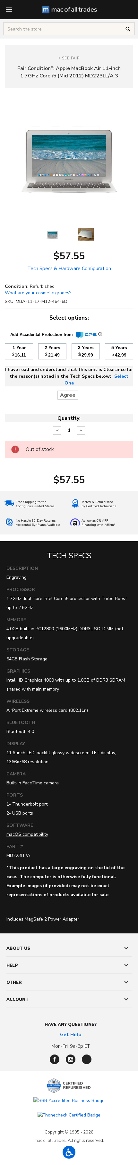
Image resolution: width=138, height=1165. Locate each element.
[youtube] (86, 1059)
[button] (69, 1152)
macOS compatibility (27, 834)
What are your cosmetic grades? (38, 293)
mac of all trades (50, 1140)
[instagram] (70, 1059)
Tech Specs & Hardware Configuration (69, 268)
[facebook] (54, 1059)
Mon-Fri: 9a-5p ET (70, 1046)
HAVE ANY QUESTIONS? (71, 1025)
